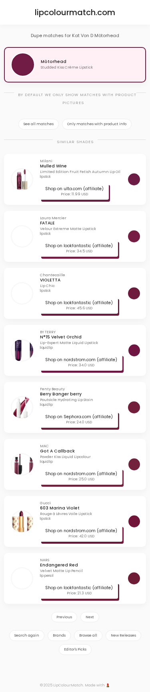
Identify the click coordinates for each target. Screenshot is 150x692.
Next (90, 617)
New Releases (123, 635)
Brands (59, 635)
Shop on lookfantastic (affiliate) (79, 246)
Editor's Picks (75, 649)
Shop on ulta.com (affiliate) (74, 189)
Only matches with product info (96, 124)
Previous (64, 617)
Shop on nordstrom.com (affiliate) (81, 360)
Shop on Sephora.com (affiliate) (79, 417)
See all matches (39, 124)
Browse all (88, 635)
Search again (26, 635)
